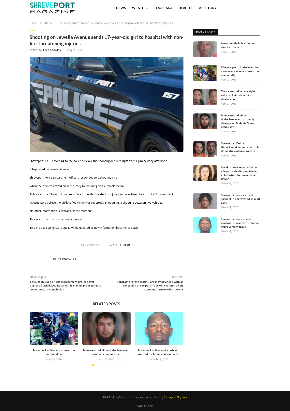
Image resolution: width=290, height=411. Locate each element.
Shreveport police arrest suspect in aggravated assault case (240, 198)
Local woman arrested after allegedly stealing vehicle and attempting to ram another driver (240, 172)
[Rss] (253, 8)
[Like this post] (112, 245)
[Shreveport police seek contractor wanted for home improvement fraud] (159, 328)
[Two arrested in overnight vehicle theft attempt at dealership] (205, 97)
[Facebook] (232, 8)
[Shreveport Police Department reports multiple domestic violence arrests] (205, 149)
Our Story (207, 8)
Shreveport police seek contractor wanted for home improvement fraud (240, 222)
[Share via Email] (128, 245)
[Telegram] (248, 8)
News (121, 8)
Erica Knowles (52, 50)
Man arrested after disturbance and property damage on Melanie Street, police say (238, 121)
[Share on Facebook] (117, 245)
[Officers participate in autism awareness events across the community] (205, 73)
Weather (140, 8)
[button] (35, 339)
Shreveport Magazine (175, 397)
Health (185, 8)
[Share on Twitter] (120, 245)
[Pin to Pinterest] (124, 245)
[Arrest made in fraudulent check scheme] (205, 49)
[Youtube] (244, 8)
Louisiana (163, 8)
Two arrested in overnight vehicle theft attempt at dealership (238, 95)
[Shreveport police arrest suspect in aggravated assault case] (205, 201)
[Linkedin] (240, 8)
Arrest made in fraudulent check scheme (238, 45)
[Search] (258, 8)
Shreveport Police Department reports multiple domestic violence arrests (240, 147)
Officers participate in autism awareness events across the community (240, 71)
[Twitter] (236, 8)
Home (33, 23)
